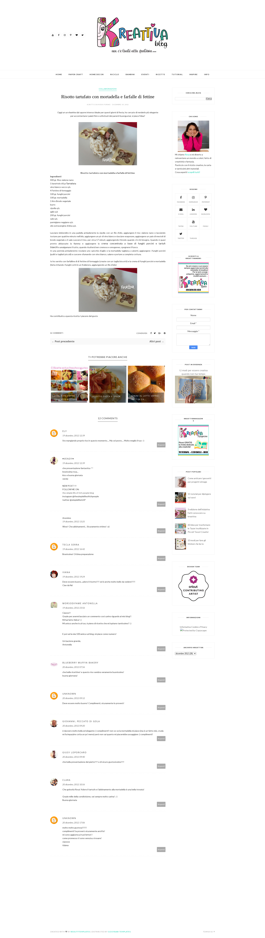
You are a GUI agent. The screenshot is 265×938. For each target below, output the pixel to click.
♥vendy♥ (68, 458)
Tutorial (177, 74)
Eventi (145, 74)
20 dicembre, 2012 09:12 (73, 698)
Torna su (208, 931)
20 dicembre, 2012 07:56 (73, 667)
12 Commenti (56, 333)
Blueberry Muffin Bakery (80, 662)
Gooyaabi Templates (119, 931)
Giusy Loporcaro (74, 752)
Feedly (205, 226)
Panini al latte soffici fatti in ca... (145, 398)
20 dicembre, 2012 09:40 (73, 757)
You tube (193, 226)
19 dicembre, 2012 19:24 (73, 576)
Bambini (130, 74)
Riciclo (114, 74)
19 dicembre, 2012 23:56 (73, 607)
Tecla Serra (70, 544)
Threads (193, 238)
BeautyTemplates (80, 931)
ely (64, 431)
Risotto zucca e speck (106, 396)
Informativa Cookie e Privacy (193, 627)
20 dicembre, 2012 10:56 (73, 784)
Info (206, 74)
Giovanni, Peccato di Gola (81, 721)
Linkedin (193, 214)
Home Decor (97, 74)
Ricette (160, 74)
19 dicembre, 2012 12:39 (73, 435)
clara (66, 780)
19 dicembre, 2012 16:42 (73, 549)
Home (59, 74)
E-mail (181, 214)
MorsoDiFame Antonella (80, 603)
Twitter (181, 238)
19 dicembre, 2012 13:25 (73, 521)
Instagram (193, 202)
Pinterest (206, 202)
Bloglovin (205, 214)
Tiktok (181, 226)
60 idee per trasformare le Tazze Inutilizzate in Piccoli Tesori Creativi (199, 528)
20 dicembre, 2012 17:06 (73, 822)
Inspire (193, 74)
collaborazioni (108, 89)
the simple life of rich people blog (78, 493)
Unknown (69, 693)
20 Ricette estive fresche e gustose (65, 398)
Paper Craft (76, 74)
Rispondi (161, 445)
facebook (181, 202)
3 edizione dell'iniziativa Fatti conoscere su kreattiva (199, 513)
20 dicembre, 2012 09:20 (73, 725)
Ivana (66, 572)
